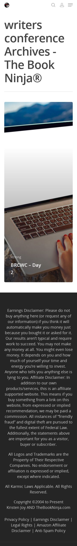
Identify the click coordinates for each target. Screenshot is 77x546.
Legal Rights (22, 525)
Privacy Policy (16, 519)
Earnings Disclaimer (51, 519)
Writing (16, 257)
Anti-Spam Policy (50, 530)
